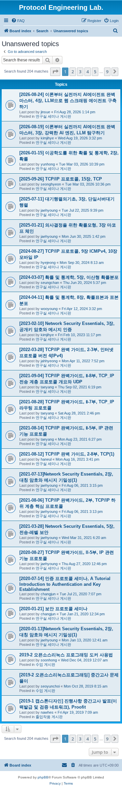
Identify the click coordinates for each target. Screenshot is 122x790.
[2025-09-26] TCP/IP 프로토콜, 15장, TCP (60, 178)
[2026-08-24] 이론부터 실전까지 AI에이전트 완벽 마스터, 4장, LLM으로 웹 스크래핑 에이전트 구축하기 (68, 100)
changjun (48, 594)
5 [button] (95, 72)
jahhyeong (49, 361)
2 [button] (73, 72)
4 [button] (87, 72)
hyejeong (48, 263)
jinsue (45, 112)
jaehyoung (49, 210)
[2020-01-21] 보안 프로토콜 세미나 (53, 608)
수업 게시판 (45, 664)
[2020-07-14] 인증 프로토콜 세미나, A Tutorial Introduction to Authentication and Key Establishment (64, 584)
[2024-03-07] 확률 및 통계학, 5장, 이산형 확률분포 (69, 277)
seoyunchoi (50, 686)
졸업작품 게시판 (49, 717)
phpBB (43, 777)
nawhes (47, 712)
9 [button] (107, 72)
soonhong (49, 660)
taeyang (47, 387)
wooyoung (49, 309)
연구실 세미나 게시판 (53, 116)
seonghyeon (51, 184)
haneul (46, 459)
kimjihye (47, 138)
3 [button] (80, 72)
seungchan (50, 283)
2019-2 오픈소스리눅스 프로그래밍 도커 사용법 (66, 654)
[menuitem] (18, 21)
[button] (55, 72)
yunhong (48, 164)
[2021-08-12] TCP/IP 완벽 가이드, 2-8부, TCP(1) (66, 454)
